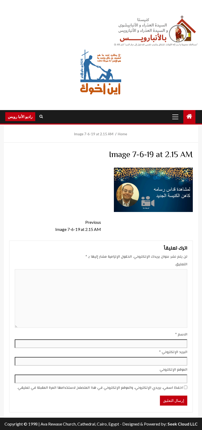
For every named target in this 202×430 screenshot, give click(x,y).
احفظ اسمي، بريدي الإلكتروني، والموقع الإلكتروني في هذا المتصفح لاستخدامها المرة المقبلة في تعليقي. (100, 388)
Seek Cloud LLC (183, 423)
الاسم (181, 335)
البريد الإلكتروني (173, 352)
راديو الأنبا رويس (20, 116)
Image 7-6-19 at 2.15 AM (78, 226)
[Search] (41, 117)
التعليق (181, 264)
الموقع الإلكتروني (173, 370)
